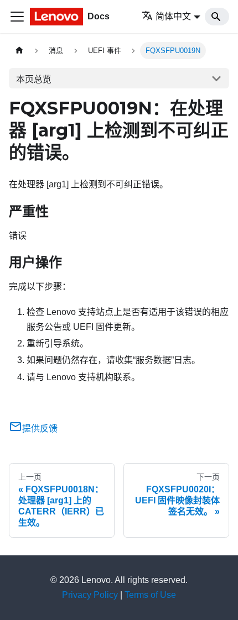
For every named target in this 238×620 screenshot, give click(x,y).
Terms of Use (150, 595)
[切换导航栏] (17, 16)
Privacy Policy (90, 595)
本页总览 (33, 79)
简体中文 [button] (173, 16)
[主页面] (19, 50)
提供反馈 (40, 428)
